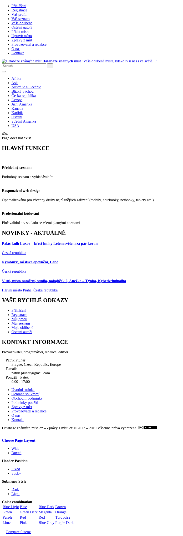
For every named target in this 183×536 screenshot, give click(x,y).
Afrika (16, 78)
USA (15, 126)
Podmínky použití (24, 403)
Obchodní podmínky (27, 398)
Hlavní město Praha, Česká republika (30, 290)
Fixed (15, 469)
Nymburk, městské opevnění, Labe (30, 262)
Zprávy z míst (21, 40)
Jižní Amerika (21, 104)
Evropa (16, 100)
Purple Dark (64, 523)
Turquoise (62, 517)
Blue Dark (46, 507)
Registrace (19, 10)
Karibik (17, 113)
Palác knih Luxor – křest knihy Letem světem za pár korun (50, 243)
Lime (6, 523)
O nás (15, 49)
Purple (7, 517)
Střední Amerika (23, 121)
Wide (15, 448)
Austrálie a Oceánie (26, 87)
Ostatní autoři (21, 332)
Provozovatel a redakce (28, 44)
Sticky (16, 473)
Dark (15, 489)
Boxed (16, 453)
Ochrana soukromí (25, 394)
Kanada (17, 108)
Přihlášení (18, 6)
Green (7, 512)
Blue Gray (46, 523)
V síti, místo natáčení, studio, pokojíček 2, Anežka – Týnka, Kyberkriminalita (64, 281)
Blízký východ (22, 91)
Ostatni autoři (21, 27)
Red (23, 517)
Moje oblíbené (22, 328)
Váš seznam (20, 19)
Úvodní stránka (23, 390)
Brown (60, 507)
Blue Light (11, 507)
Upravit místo (21, 36)
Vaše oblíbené (21, 23)
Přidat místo (20, 32)
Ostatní (16, 117)
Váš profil (18, 14)
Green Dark (29, 512)
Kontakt (17, 53)
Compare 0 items (18, 532)
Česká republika (23, 96)
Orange (60, 512)
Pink (23, 523)
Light (15, 494)
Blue (23, 507)
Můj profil (19, 319)
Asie (14, 83)
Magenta (45, 512)
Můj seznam (20, 323)
